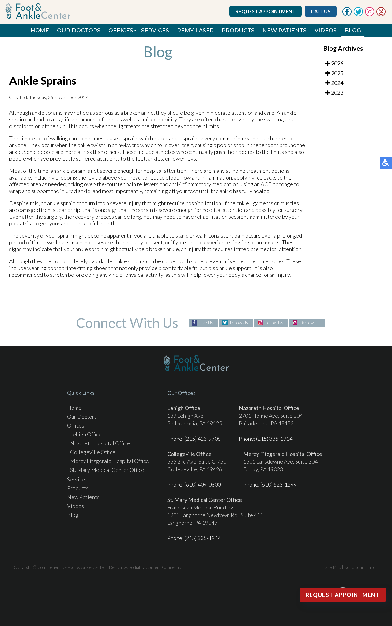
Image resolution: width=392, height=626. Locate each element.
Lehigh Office (86, 434)
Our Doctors (78, 30)
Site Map (333, 567)
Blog (353, 30)
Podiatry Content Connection (156, 567)
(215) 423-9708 (202, 438)
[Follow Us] (358, 14)
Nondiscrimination (361, 567)
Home (40, 30)
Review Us (310, 322)
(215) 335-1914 (274, 438)
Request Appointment (266, 11)
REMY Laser (195, 30)
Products (238, 30)
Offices (120, 30)
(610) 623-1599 (278, 484)
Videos (326, 30)
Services (155, 30)
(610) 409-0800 (202, 484)
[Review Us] (381, 14)
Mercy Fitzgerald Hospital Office (109, 460)
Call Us (320, 11)
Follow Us (239, 322)
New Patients (284, 30)
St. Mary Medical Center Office (107, 469)
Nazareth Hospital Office (100, 443)
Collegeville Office (92, 452)
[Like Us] (347, 14)
